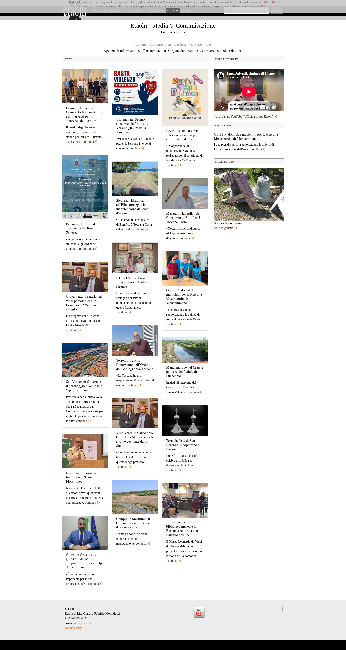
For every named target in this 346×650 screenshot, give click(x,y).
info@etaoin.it (82, 623)
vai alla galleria (223, 228)
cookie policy (73, 628)
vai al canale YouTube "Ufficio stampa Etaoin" (244, 116)
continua (88, 141)
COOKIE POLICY (270, 2)
